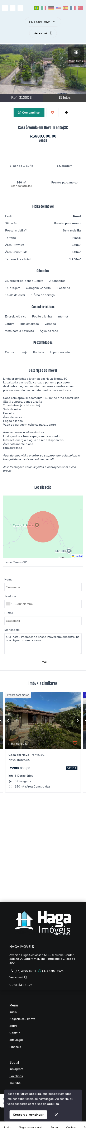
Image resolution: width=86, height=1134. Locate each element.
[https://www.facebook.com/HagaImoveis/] (12, 8)
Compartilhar (31, 112)
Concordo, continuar (28, 1114)
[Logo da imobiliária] (43, 923)
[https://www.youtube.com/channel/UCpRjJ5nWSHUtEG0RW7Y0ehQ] (20, 8)
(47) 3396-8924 (40, 21)
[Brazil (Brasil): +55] (9, 604)
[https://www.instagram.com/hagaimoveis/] (5, 8)
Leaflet (78, 556)
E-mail (43, 662)
